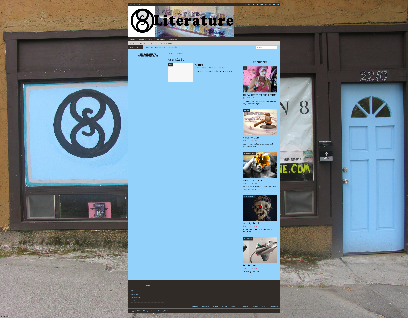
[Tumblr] (257, 4)
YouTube (255, 307)
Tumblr (224, 307)
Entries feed (135, 294)
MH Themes (167, 311)
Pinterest (245, 307)
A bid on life (251, 137)
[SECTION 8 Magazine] (181, 36)
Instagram (205, 307)
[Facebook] (245, 4)
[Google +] (262, 4)
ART (131, 43)
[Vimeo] (274, 4)
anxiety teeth (251, 223)
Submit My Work (145, 39)
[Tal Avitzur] (260, 250)
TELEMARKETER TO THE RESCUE (259, 95)
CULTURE (153, 43)
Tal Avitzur (250, 265)
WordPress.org (135, 301)
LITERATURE (141, 43)
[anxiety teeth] (260, 208)
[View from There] (260, 165)
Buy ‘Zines (161, 39)
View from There (252, 180)
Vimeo (264, 307)
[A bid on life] (260, 122)
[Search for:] (266, 47)
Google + (234, 307)
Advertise (173, 39)
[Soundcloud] (278, 4)
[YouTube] (270, 4)
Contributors (166, 43)
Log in (132, 291)
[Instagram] (249, 4)
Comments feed (136, 297)
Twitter (215, 307)
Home (132, 39)
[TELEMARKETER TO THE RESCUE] (260, 79)
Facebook (195, 307)
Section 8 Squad (215, 68)
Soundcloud (274, 307)
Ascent (199, 64)
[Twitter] (253, 4)
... (261, 104)
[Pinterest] (266, 4)
